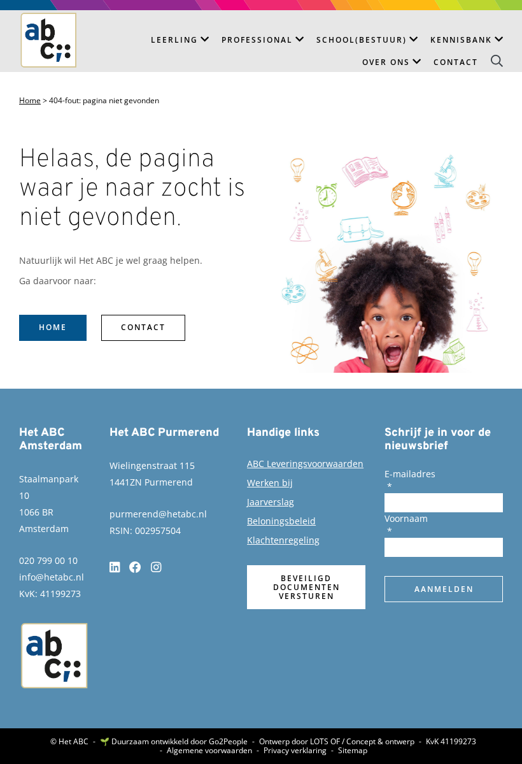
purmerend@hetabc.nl (158, 514)
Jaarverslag (270, 502)
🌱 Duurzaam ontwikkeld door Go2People (174, 741)
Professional (257, 39)
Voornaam (406, 518)
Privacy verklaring (295, 750)
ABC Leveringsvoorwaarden (305, 464)
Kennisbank (461, 39)
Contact (456, 62)
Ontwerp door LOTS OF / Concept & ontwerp (336, 741)
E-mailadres (409, 474)
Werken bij (270, 483)
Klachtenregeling (283, 540)
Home (30, 101)
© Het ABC (69, 741)
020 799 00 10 (48, 560)
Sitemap (352, 750)
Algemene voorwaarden (209, 750)
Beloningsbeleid (281, 521)
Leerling (174, 39)
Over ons (386, 62)
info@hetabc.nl (51, 577)
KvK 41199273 (451, 741)
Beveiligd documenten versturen (306, 587)
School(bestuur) (361, 39)
